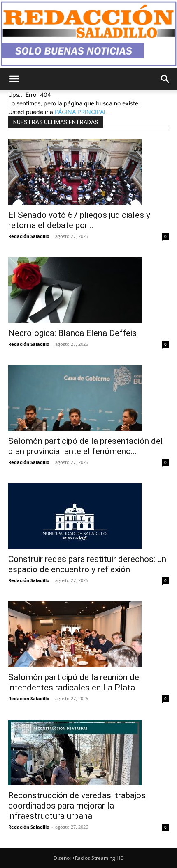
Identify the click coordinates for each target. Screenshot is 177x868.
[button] (14, 79)
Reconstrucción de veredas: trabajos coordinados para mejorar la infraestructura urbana (77, 805)
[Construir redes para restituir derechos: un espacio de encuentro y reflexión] (88, 516)
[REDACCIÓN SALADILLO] (88, 34)
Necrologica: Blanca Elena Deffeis (72, 333)
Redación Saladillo (28, 236)
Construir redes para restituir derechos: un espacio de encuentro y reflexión (87, 564)
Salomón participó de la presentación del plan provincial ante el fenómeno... (85, 446)
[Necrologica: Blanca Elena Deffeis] (88, 290)
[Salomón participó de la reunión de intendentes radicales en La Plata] (88, 634)
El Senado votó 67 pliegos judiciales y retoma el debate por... (79, 220)
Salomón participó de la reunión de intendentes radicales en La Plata (73, 682)
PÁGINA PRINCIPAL (81, 111)
